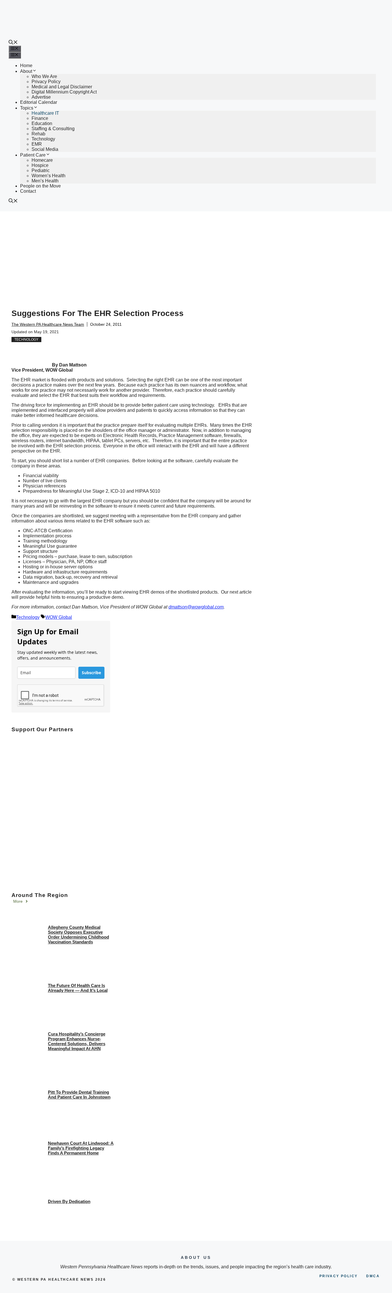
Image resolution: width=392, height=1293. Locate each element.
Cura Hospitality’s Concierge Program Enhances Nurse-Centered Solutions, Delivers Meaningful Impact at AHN (76, 1041)
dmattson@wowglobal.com (196, 606)
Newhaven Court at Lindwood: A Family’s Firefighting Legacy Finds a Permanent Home (81, 1148)
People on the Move (40, 186)
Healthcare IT (45, 113)
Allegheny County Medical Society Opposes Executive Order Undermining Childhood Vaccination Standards (78, 934)
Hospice (40, 165)
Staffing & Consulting (53, 128)
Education (42, 123)
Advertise (41, 97)
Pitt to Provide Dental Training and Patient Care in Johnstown (79, 1094)
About (26, 71)
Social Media (45, 149)
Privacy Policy (46, 81)
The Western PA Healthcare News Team (47, 324)
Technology (43, 138)
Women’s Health (48, 175)
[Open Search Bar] (13, 42)
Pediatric (41, 170)
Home (26, 65)
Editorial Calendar (38, 102)
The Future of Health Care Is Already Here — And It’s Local (78, 988)
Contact (28, 191)
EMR (37, 144)
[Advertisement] (196, 254)
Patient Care (33, 155)
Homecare (42, 160)
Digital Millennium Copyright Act (64, 91)
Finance (40, 118)
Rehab (38, 133)
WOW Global (58, 617)
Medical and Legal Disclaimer (62, 86)
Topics (26, 108)
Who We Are (44, 76)
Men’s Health (45, 180)
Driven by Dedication (69, 1201)
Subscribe (91, 672)
